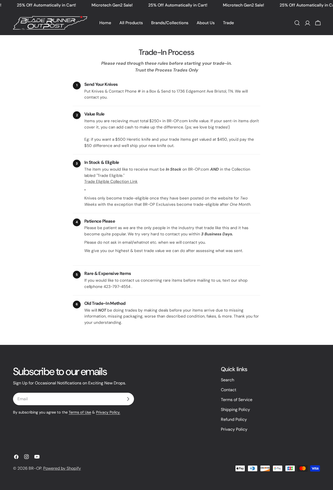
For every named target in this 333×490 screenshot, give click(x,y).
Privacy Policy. (108, 412)
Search (227, 380)
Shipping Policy (235, 409)
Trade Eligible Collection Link (111, 181)
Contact (228, 389)
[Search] (297, 23)
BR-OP (35, 468)
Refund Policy (234, 419)
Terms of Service (236, 399)
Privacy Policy (234, 429)
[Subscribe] (128, 399)
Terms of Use (80, 412)
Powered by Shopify (62, 468)
